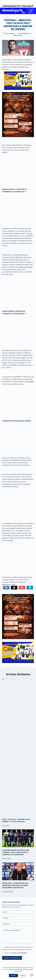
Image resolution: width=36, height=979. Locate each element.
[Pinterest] (22, 587)
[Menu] (31, 11)
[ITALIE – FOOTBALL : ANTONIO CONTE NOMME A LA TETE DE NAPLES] (18, 747)
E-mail (6, 918)
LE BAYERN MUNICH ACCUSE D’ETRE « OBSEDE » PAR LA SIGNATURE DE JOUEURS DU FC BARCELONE (15, 852)
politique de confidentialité (19, 952)
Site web (6, 924)
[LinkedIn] (30, 587)
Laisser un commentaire (12, 958)
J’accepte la (16, 952)
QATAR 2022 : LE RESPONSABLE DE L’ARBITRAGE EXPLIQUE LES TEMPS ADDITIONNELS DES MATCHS (15, 885)
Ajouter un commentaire (12, 930)
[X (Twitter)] (14, 587)
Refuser (23, 975)
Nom (6, 912)
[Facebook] (6, 587)
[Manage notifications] (31, 974)
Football (20, 35)
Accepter (13, 975)
